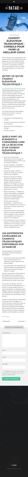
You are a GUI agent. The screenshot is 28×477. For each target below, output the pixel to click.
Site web (4, 364)
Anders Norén (17, 468)
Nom (4, 350)
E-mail (4, 357)
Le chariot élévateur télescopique (11, 88)
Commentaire (6, 333)
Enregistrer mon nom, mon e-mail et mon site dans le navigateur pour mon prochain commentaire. (13, 373)
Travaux (7, 316)
